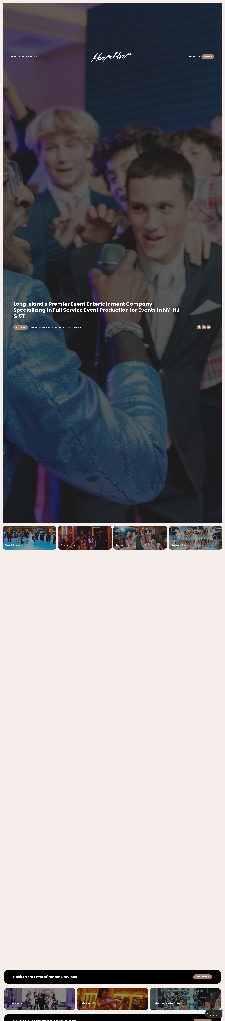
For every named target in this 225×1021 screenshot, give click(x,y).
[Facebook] (199, 327)
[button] (17, 57)
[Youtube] (208, 327)
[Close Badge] (222, 1010)
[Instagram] (204, 327)
